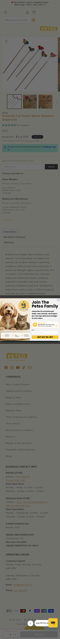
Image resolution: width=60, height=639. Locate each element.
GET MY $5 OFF (45, 337)
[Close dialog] (58, 300)
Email (33, 329)
